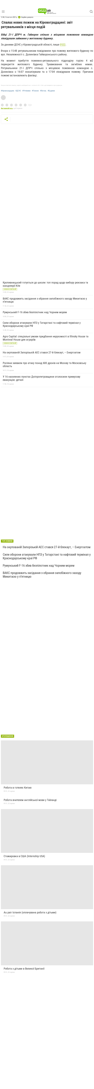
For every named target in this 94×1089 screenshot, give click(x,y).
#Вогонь (43, 91)
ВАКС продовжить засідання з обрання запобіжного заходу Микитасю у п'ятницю (45, 300)
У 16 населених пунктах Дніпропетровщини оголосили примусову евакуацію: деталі (41, 378)
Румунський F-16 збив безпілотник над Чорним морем (35, 312)
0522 (62, 44)
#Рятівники (26, 91)
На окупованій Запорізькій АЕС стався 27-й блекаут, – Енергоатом (41, 352)
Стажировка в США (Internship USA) (24, 856)
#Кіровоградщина (7, 91)
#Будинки (51, 91)
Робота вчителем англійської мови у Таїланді (30, 800)
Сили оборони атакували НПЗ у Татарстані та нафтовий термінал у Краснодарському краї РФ (42, 324)
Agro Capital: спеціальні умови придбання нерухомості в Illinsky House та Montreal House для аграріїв (45, 338)
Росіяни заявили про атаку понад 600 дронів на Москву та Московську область (44, 364)
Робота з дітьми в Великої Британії (24, 968)
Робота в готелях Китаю (18, 787)
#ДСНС (18, 91)
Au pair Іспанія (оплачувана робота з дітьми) (30, 912)
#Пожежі (35, 91)
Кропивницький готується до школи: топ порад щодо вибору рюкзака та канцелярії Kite (45, 284)
